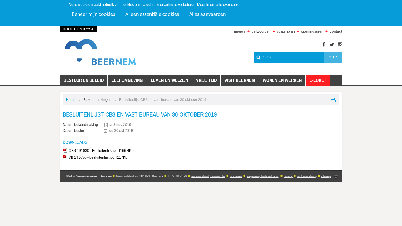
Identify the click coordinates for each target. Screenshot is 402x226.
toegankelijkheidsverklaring (263, 176)
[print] (333, 99)
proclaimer (236, 176)
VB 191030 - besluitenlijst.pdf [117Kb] (98, 157)
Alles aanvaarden (207, 14)
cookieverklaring (307, 176)
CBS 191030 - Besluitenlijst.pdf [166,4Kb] (101, 151)
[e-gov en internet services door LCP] (336, 177)
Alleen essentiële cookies (152, 14)
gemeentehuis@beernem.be (208, 176)
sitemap (326, 176)
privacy (288, 176)
